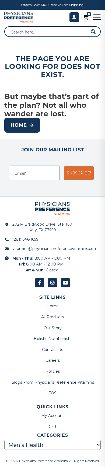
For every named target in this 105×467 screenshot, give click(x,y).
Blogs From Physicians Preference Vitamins (52, 382)
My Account (52, 415)
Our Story (53, 328)
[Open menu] (97, 17)
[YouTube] (65, 282)
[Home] (18, 17)
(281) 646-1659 (25, 239)
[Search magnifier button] (93, 31)
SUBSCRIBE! (79, 173)
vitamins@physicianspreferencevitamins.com (54, 248)
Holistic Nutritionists (52, 338)
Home (18, 125)
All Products (52, 317)
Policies (53, 371)
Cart (53, 426)
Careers (53, 360)
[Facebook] (39, 282)
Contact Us (52, 349)
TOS (53, 393)
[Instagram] (52, 282)
